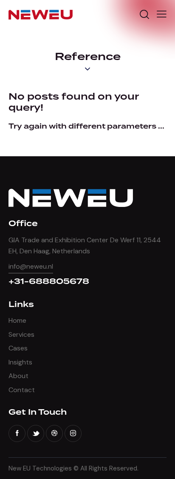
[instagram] (73, 433)
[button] (162, 14)
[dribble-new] (54, 433)
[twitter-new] (35, 433)
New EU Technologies (40, 468)
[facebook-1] (16, 433)
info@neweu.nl (30, 266)
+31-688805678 (48, 281)
